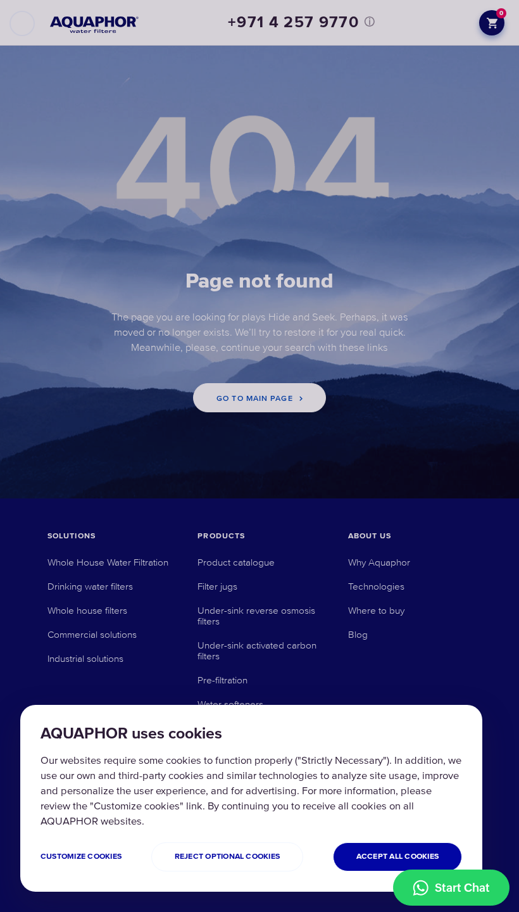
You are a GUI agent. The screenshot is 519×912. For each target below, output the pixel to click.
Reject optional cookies (227, 856)
